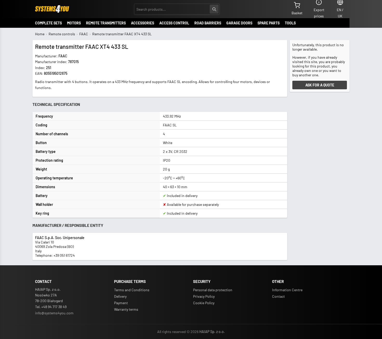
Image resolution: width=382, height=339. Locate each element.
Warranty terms (126, 309)
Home (39, 34)
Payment (121, 303)
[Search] (214, 9)
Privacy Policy (204, 296)
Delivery (120, 296)
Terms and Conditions (131, 290)
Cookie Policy (203, 303)
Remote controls (62, 34)
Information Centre (287, 290)
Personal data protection (212, 290)
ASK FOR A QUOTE (319, 85)
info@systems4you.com (54, 313)
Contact (278, 296)
